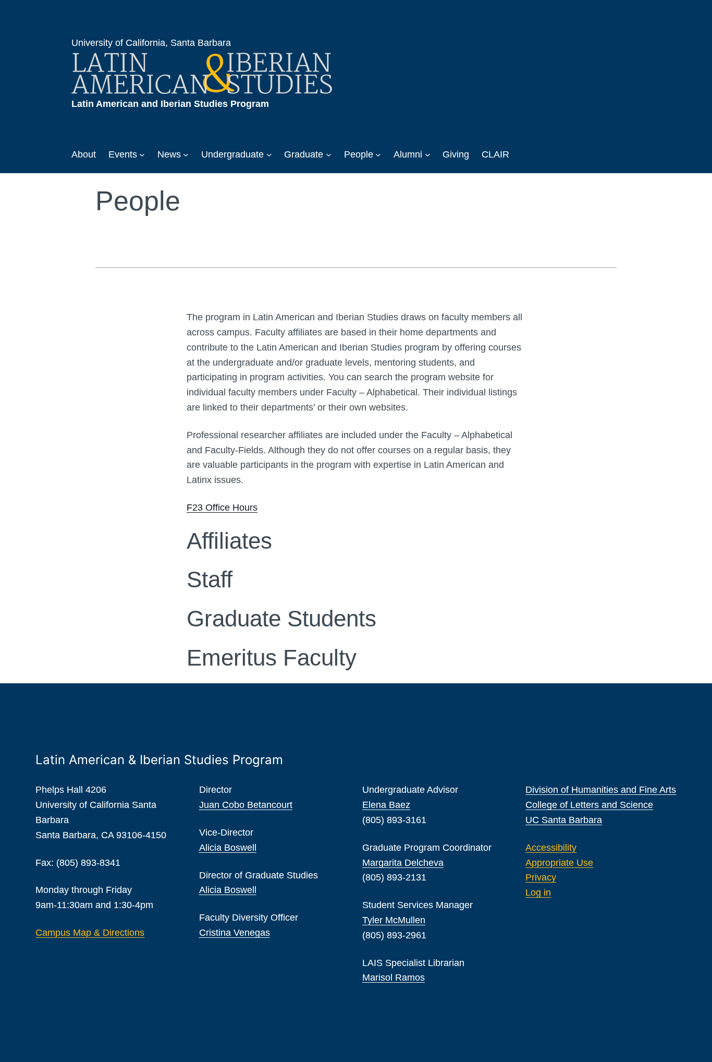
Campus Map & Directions (89, 932)
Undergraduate (232, 154)
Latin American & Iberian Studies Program (159, 759)
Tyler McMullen (393, 920)
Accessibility (550, 847)
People (358, 154)
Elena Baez (386, 805)
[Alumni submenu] (428, 155)
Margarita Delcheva (403, 863)
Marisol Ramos (393, 977)
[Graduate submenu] (329, 155)
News (169, 154)
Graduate (303, 154)
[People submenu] (378, 155)
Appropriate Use (559, 863)
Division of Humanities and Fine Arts (600, 790)
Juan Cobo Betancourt (245, 805)
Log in (538, 892)
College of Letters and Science (589, 805)
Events (122, 154)
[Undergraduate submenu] (269, 155)
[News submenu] (186, 155)
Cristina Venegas (234, 932)
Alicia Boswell (227, 847)
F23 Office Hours (222, 507)
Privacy (540, 877)
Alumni (408, 154)
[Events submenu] (142, 155)
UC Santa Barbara (563, 820)
